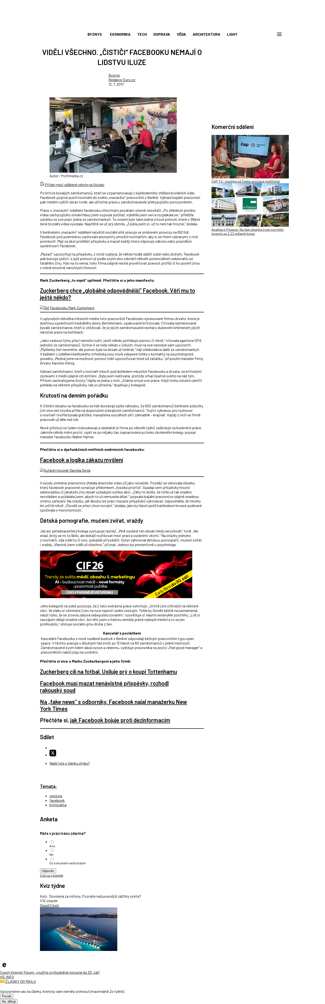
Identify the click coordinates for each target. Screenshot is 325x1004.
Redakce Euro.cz (121, 79)
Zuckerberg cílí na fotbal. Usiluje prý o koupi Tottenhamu (108, 671)
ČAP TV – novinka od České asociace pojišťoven (246, 181)
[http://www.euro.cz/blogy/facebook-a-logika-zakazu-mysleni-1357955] (65, 470)
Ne (51, 854)
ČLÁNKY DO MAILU (20, 981)
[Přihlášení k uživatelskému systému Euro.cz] (256, 34)
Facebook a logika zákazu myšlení (81, 459)
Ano (52, 846)
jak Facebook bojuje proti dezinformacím (120, 720)
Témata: (48, 786)
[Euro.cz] (4, 967)
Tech (142, 34)
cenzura (55, 795)
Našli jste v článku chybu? (69, 763)
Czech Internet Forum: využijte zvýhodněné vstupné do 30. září (49, 972)
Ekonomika (120, 34)
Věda (181, 34)
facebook (57, 800)
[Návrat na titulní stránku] (162, 23)
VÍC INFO (7, 976)
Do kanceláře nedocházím (67, 863)
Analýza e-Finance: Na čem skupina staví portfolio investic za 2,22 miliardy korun (248, 231)
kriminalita (57, 804)
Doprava (161, 34)
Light (232, 34)
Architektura (206, 34)
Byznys (95, 34)
